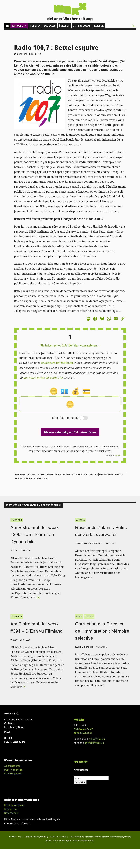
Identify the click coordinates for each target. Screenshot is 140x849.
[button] (133, 25)
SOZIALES (50, 25)
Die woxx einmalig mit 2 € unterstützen (70, 432)
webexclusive (41, 478)
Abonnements (12, 765)
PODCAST (16, 519)
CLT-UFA (41, 474)
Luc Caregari (21, 54)
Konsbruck (69, 474)
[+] (38, 597)
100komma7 (21, 474)
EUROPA (80, 519)
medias (94, 474)
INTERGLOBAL (81, 25)
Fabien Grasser (84, 647)
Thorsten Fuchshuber (88, 543)
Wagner (28, 478)
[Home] (7, 25)
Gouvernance (54, 474)
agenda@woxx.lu (94, 742)
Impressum (10, 809)
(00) (83, 728)
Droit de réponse (14, 805)
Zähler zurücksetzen (99, 451)
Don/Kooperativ (13, 773)
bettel (31, 474)
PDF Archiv (81, 762)
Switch (81, 418)
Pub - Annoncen (13, 769)
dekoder (118, 455)
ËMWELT (64, 25)
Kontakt (79, 719)
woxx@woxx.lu (97, 738)
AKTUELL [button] (17, 25)
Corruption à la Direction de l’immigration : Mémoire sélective (102, 631)
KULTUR (99, 25)
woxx (14, 550)
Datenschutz (11, 812)
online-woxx (106, 474)
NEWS (79, 616)
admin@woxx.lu (83, 732)
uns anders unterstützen (57, 363)
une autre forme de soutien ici (43, 378)
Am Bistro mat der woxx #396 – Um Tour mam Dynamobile (34, 534)
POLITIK (35, 25)
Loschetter (82, 474)
